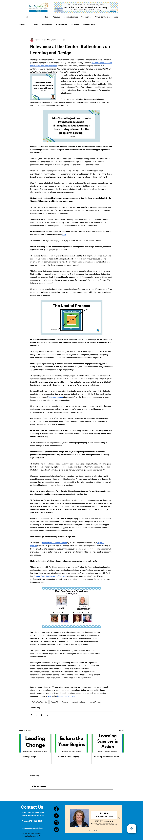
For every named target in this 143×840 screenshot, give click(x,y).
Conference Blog (89, 24)
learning (65, 702)
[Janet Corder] (94, 830)
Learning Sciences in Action (106, 756)
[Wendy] (96, 830)
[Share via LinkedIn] (42, 715)
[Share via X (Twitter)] (37, 715)
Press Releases (61, 24)
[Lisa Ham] (92, 830)
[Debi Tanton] (89, 830)
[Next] (119, 819)
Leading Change (29, 756)
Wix (40, 836)
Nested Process (95, 702)
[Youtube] (56, 829)
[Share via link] (48, 715)
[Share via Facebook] (31, 715)
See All (121, 730)
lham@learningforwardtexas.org (104, 824)
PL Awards (75, 24)
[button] (102, 17)
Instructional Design (79, 702)
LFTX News (34, 24)
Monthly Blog (47, 24)
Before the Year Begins (68, 756)
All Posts (22, 24)
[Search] (27, 17)
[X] (56, 815)
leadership (54, 702)
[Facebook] (56, 808)
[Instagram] (56, 822)
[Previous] (67, 819)
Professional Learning (39, 702)
